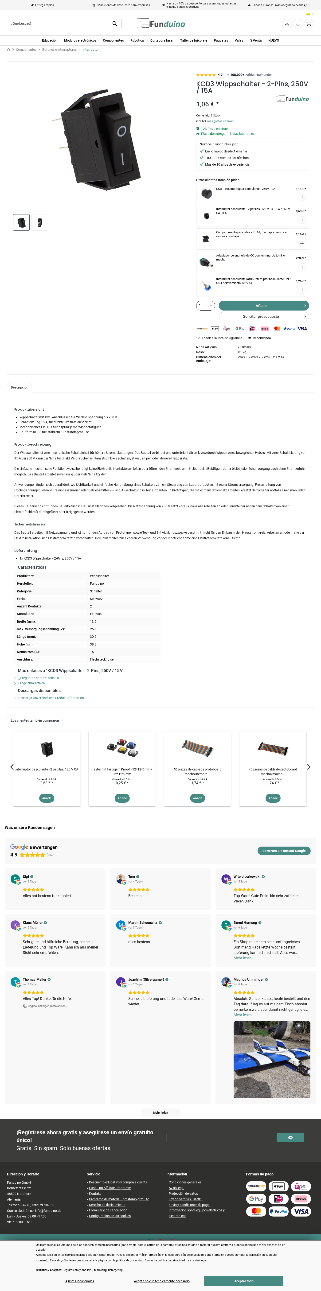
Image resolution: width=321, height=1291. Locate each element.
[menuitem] (309, 23)
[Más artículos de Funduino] (292, 103)
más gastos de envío (220, 121)
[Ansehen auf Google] (15, 879)
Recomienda (261, 338)
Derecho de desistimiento (107, 1205)
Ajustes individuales (79, 1281)
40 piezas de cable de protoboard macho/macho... (273, 771)
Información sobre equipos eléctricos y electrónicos (197, 1213)
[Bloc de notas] (298, 23)
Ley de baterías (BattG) (186, 1199)
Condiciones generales (185, 1182)
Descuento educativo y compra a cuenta (118, 1182)
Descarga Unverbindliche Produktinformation (51, 698)
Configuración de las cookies (110, 1216)
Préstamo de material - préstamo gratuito (119, 1199)
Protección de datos (183, 1193)
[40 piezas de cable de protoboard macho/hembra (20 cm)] (197, 748)
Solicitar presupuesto (261, 316)
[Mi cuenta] (287, 23)
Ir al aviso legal (197, 1260)
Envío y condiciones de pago (189, 1205)
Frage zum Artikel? (31, 683)
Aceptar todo (244, 1281)
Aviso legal (176, 1188)
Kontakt (95, 1193)
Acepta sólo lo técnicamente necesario (162, 1281)
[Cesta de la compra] (309, 23)
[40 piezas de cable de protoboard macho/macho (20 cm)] (272, 748)
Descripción (19, 387)
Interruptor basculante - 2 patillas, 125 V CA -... (46, 771)
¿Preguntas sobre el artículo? (39, 678)
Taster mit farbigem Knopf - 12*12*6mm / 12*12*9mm (122, 771)
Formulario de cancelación (108, 1210)
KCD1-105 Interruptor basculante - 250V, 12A (245, 189)
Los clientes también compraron (35, 720)
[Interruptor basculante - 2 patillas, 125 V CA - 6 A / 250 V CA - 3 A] (46, 748)
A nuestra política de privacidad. (165, 1260)
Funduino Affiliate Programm (110, 1188)
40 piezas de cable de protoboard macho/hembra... (197, 771)
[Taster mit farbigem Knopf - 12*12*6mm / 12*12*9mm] (122, 748)
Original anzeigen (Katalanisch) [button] (47, 1006)
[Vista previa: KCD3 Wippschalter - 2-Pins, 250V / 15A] (21, 222)
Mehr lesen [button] (243, 958)
